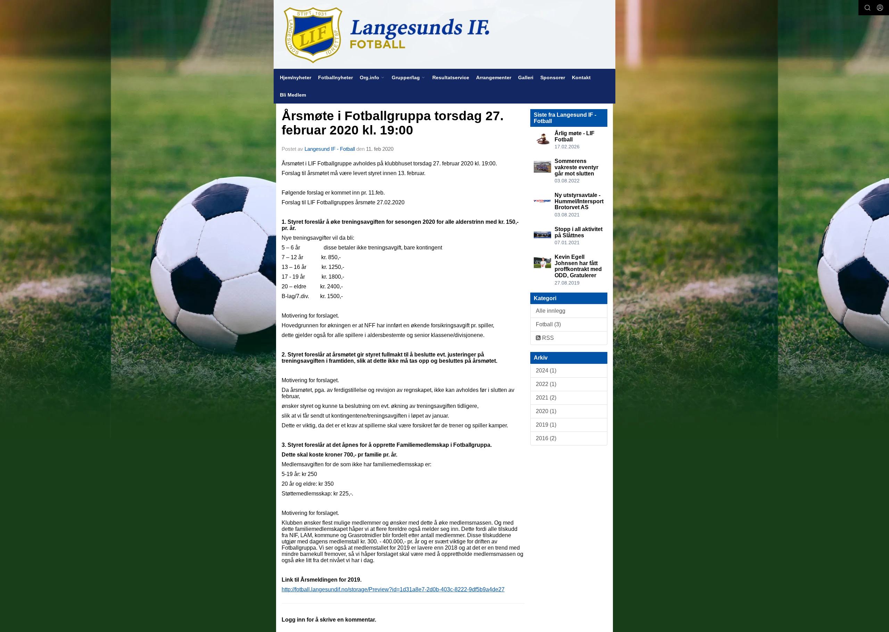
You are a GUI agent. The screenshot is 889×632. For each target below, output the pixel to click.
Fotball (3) (548, 324)
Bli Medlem (293, 95)
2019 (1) (546, 425)
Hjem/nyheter (295, 77)
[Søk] (867, 7)
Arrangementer (493, 77)
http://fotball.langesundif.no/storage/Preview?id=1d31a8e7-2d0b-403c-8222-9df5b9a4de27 (393, 589)
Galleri (525, 77)
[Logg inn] (880, 7)
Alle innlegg (550, 311)
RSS (547, 338)
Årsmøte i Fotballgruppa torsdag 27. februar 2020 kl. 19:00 (393, 123)
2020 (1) (546, 411)
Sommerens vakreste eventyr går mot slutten (576, 167)
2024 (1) (546, 371)
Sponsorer (552, 77)
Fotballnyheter (335, 77)
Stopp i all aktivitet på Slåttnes (579, 232)
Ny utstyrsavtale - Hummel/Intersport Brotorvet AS (579, 201)
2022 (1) (546, 384)
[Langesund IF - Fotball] (444, 34)
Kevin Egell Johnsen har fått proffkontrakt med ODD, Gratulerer (578, 266)
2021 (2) (546, 398)
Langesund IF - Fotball (330, 149)
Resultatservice (450, 77)
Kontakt (581, 77)
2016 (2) (546, 438)
